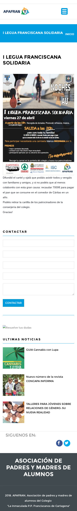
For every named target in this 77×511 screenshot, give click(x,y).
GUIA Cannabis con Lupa (42, 349)
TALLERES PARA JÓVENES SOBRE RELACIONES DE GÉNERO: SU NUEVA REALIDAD (48, 408)
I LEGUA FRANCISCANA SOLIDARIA (32, 60)
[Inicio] (16, 10)
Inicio (69, 34)
